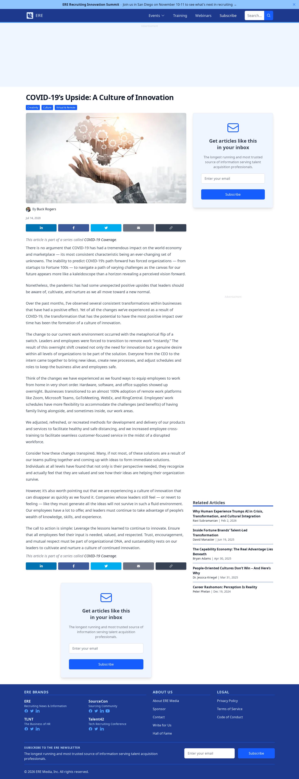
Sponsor (159, 709)
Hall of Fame (162, 733)
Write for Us (162, 725)
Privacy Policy (227, 701)
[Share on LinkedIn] (41, 227)
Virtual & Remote (65, 107)
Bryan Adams (202, 558)
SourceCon (98, 701)
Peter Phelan (201, 591)
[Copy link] (171, 227)
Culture (47, 107)
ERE (27, 701)
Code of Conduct (230, 717)
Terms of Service (229, 709)
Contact (159, 717)
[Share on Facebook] (73, 227)
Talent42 (96, 719)
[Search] (268, 15)
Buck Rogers (46, 209)
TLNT (28, 719)
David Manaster (203, 539)
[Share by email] (138, 227)
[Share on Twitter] (106, 227)
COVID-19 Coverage (100, 239)
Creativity (32, 107)
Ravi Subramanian (205, 520)
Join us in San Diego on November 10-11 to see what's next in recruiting (149, 4)
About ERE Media (166, 701)
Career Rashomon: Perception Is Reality (225, 587)
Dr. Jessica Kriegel (205, 577)
